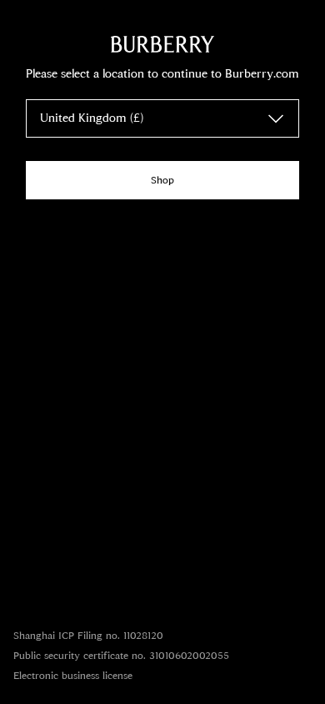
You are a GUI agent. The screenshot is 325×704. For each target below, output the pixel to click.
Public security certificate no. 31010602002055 (121, 655)
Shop (162, 180)
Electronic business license (72, 675)
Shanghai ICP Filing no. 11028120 (88, 635)
